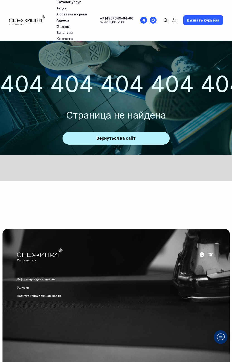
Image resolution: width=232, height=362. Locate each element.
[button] (165, 20)
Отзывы (63, 26)
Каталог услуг (69, 2)
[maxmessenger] (153, 20)
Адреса (63, 20)
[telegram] (143, 20)
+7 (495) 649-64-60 (116, 18)
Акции (62, 8)
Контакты (65, 39)
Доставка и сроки (72, 14)
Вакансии (65, 32)
